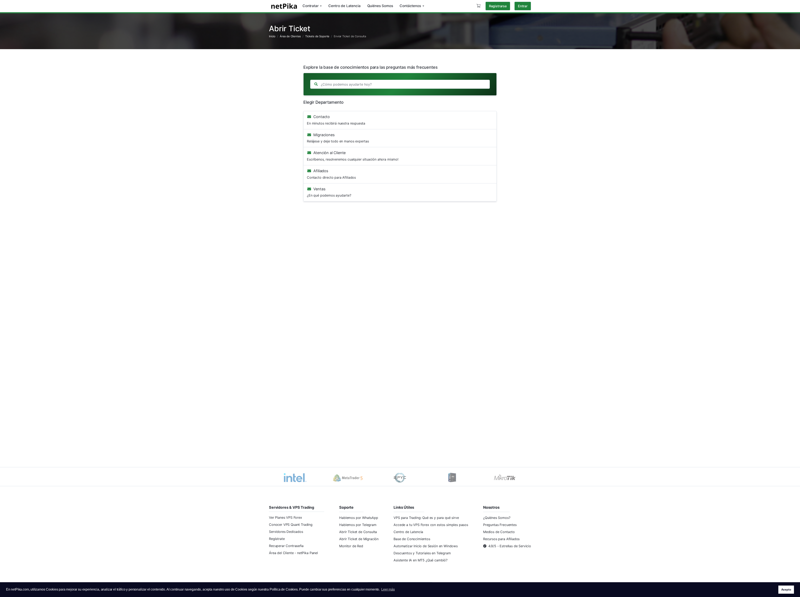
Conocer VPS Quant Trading (290, 524)
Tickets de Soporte (317, 36)
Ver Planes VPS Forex (285, 517)
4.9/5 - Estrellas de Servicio (509, 546)
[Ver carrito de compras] (478, 6)
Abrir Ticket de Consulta (358, 532)
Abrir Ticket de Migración (359, 539)
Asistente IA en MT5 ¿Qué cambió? (421, 560)
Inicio (272, 36)
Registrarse (498, 6)
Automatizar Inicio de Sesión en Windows (426, 546)
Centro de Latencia (408, 532)
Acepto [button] (786, 589)
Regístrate (277, 539)
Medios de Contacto (499, 532)
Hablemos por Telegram (357, 525)
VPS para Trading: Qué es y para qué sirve (426, 518)
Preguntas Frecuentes (500, 525)
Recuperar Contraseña (286, 546)
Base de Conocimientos (412, 539)
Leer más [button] (388, 589)
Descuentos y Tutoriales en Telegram (422, 553)
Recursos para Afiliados (501, 539)
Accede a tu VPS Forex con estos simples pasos (431, 525)
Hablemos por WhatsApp (358, 518)
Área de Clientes (290, 36)
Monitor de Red (351, 546)
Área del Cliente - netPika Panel (293, 553)
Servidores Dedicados (286, 532)
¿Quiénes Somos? (496, 518)
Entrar (523, 6)
